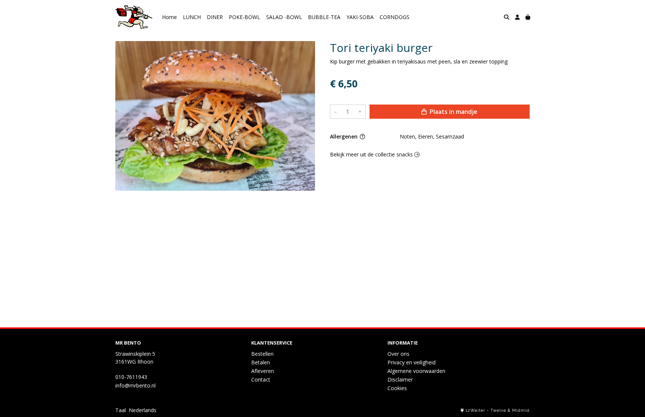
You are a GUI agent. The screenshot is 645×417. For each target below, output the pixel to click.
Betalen (260, 362)
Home (169, 17)
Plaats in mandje (452, 112)
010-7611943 (131, 376)
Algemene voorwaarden (416, 370)
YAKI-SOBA (360, 17)
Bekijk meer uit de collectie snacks (372, 154)
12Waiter (475, 410)
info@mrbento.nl (135, 385)
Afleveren (262, 370)
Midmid (521, 410)
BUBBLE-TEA (324, 17)
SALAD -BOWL (284, 17)
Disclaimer (400, 379)
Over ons (398, 353)
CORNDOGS (394, 17)
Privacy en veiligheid (411, 362)
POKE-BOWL (244, 17)
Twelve (498, 410)
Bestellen (262, 353)
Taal (120, 410)
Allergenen (344, 136)
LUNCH (192, 17)
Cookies (397, 388)
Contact (260, 379)
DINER (215, 17)
